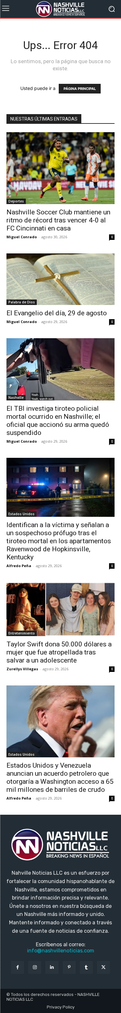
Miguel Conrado (21, 236)
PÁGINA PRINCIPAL (80, 88)
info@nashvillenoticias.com (60, 951)
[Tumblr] (86, 967)
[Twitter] (103, 967)
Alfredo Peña (18, 565)
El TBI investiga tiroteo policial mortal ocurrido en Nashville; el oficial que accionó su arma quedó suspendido (57, 421)
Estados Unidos (21, 514)
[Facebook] (17, 967)
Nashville (16, 397)
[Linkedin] (51, 967)
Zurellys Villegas (22, 668)
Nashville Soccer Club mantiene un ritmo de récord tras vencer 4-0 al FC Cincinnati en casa (58, 220)
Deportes (16, 201)
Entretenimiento (21, 633)
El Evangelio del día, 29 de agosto (56, 313)
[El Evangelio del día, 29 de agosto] (60, 279)
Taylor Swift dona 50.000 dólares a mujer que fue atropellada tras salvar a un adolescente (59, 652)
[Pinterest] (69, 967)
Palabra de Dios (21, 302)
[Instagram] (34, 967)
